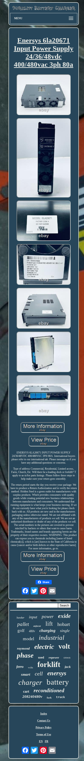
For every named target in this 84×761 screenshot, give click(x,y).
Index (43, 713)
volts (30, 667)
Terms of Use (43, 734)
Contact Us (43, 720)
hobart (63, 624)
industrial (51, 637)
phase (25, 655)
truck (60, 697)
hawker (20, 617)
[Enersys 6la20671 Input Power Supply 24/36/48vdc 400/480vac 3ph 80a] (43, 95)
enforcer (37, 626)
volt (64, 646)
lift (49, 623)
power (48, 616)
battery (58, 682)
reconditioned (49, 690)
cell (39, 674)
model (28, 638)
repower (54, 657)
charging (47, 630)
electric (44, 646)
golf (20, 630)
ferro (20, 667)
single (65, 630)
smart (25, 674)
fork (49, 697)
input (33, 617)
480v (32, 631)
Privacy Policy (44, 727)
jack (68, 667)
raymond (23, 648)
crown (67, 657)
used (41, 657)
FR (46, 741)
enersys (56, 673)
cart (26, 691)
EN (41, 741)
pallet (23, 624)
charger (30, 682)
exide (64, 616)
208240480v (32, 696)
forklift (48, 664)
